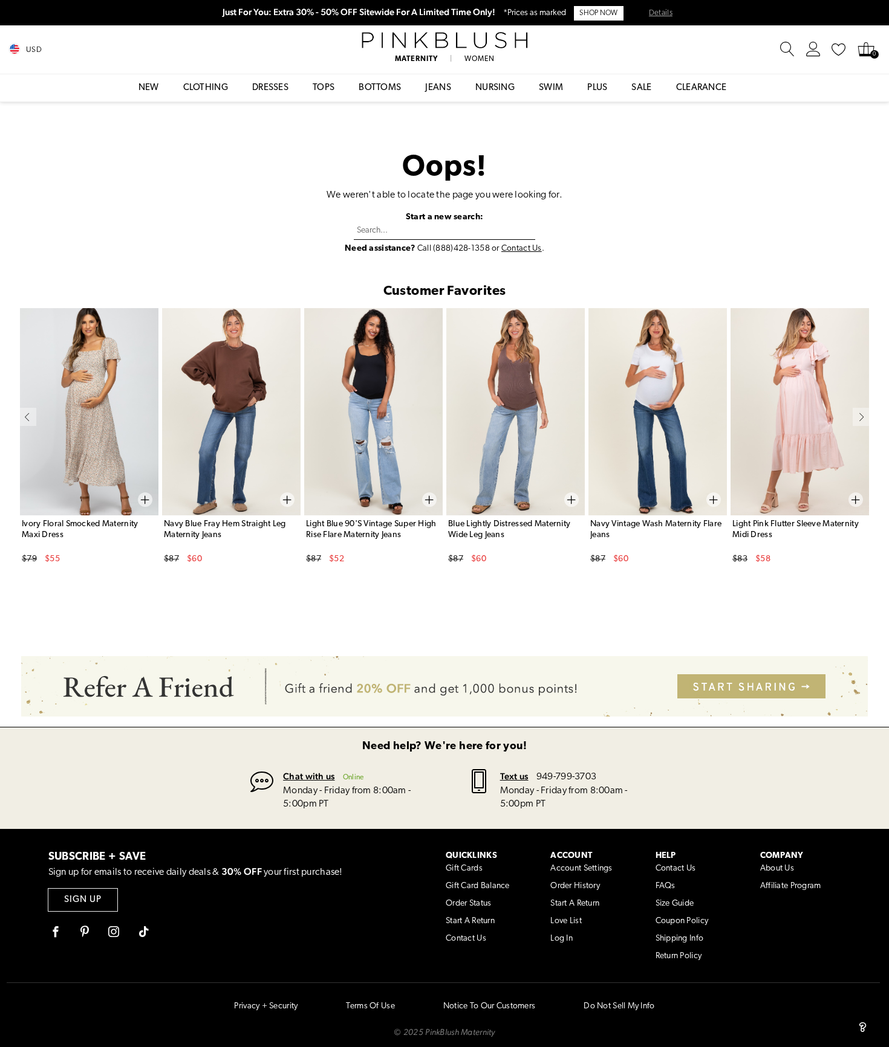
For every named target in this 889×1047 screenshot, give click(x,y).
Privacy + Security (266, 1006)
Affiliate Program (790, 886)
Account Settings (581, 868)
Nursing (495, 87)
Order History (575, 886)
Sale (641, 87)
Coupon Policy (682, 921)
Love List (566, 921)
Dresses (270, 87)
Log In (561, 938)
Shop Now (598, 13)
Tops (323, 87)
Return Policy (679, 956)
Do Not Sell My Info (619, 1006)
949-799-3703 (566, 777)
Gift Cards (464, 868)
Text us (514, 776)
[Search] (787, 49)
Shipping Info (680, 938)
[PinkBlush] (444, 40)
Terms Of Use (370, 1006)
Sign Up (83, 899)
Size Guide (675, 903)
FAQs (666, 886)
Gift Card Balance (478, 886)
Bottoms (380, 87)
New (148, 87)
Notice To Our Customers (489, 1006)
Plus (597, 87)
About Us (777, 868)
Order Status (468, 903)
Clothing (205, 87)
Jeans (438, 87)
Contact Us (521, 248)
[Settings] (813, 49)
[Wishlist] (839, 49)
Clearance (701, 87)
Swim (551, 87)
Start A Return (470, 921)
